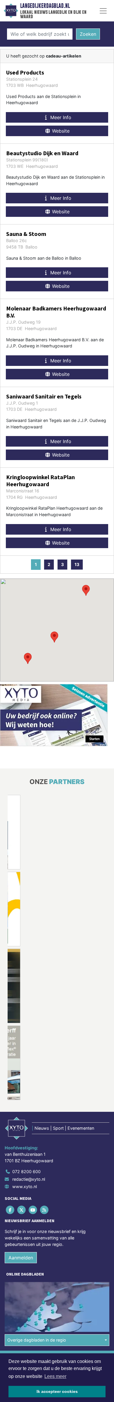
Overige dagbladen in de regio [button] (36, 1339)
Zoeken (88, 34)
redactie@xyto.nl (28, 1179)
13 (77, 564)
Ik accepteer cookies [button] (57, 1391)
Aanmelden (20, 1258)
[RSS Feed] (45, 1209)
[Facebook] (10, 1209)
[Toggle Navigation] (103, 10)
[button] (54, 637)
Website (60, 131)
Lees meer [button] (55, 1376)
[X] (21, 1209)
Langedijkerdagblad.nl (45, 6)
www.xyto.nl (24, 1186)
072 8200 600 (26, 1171)
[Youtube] (33, 1209)
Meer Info (60, 117)
